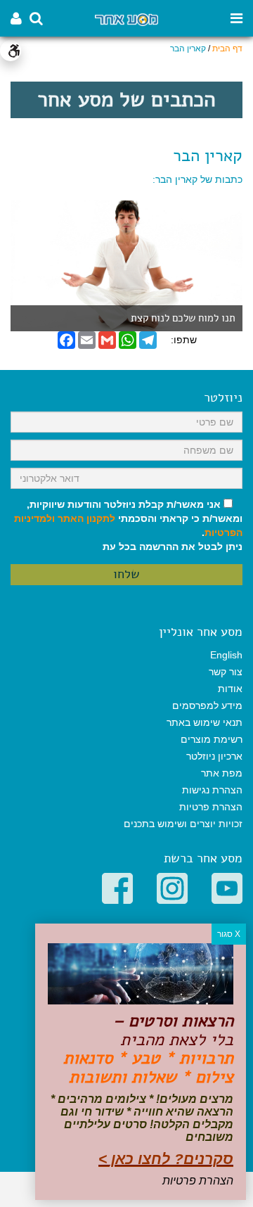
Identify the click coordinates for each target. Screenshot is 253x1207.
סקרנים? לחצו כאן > (165, 1159)
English (226, 654)
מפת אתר (221, 773)
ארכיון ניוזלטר (214, 756)
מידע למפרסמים (207, 705)
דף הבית (227, 48)
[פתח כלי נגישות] (10, 50)
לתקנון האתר (86, 518)
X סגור (228, 934)
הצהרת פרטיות (210, 806)
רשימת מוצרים (211, 739)
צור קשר (225, 671)
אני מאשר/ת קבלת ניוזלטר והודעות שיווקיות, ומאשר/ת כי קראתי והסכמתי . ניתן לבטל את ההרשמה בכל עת (128, 525)
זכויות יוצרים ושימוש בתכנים (183, 823)
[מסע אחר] (126, 18)
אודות (230, 688)
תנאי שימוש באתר (204, 722)
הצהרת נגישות (212, 790)
